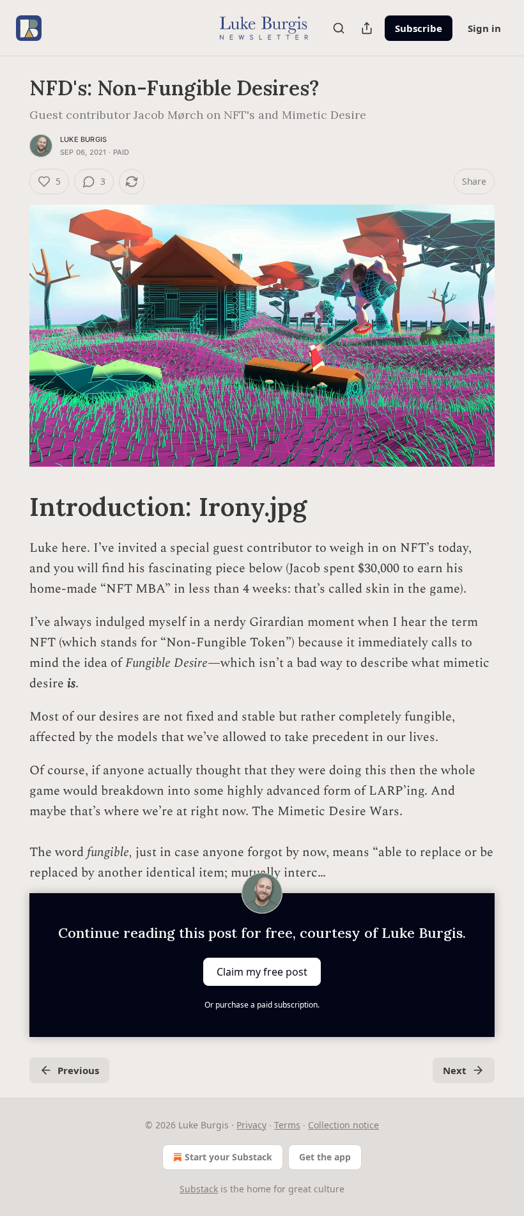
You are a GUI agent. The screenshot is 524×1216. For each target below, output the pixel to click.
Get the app (325, 1157)
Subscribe (418, 28)
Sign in (484, 28)
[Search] (338, 28)
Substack (199, 1189)
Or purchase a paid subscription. (262, 1004)
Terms (287, 1125)
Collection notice (343, 1125)
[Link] (11, 507)
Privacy (251, 1125)
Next (454, 1070)
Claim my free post (262, 972)
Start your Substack (228, 1157)
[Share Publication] (367, 28)
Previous (78, 1070)
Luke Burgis (83, 139)
